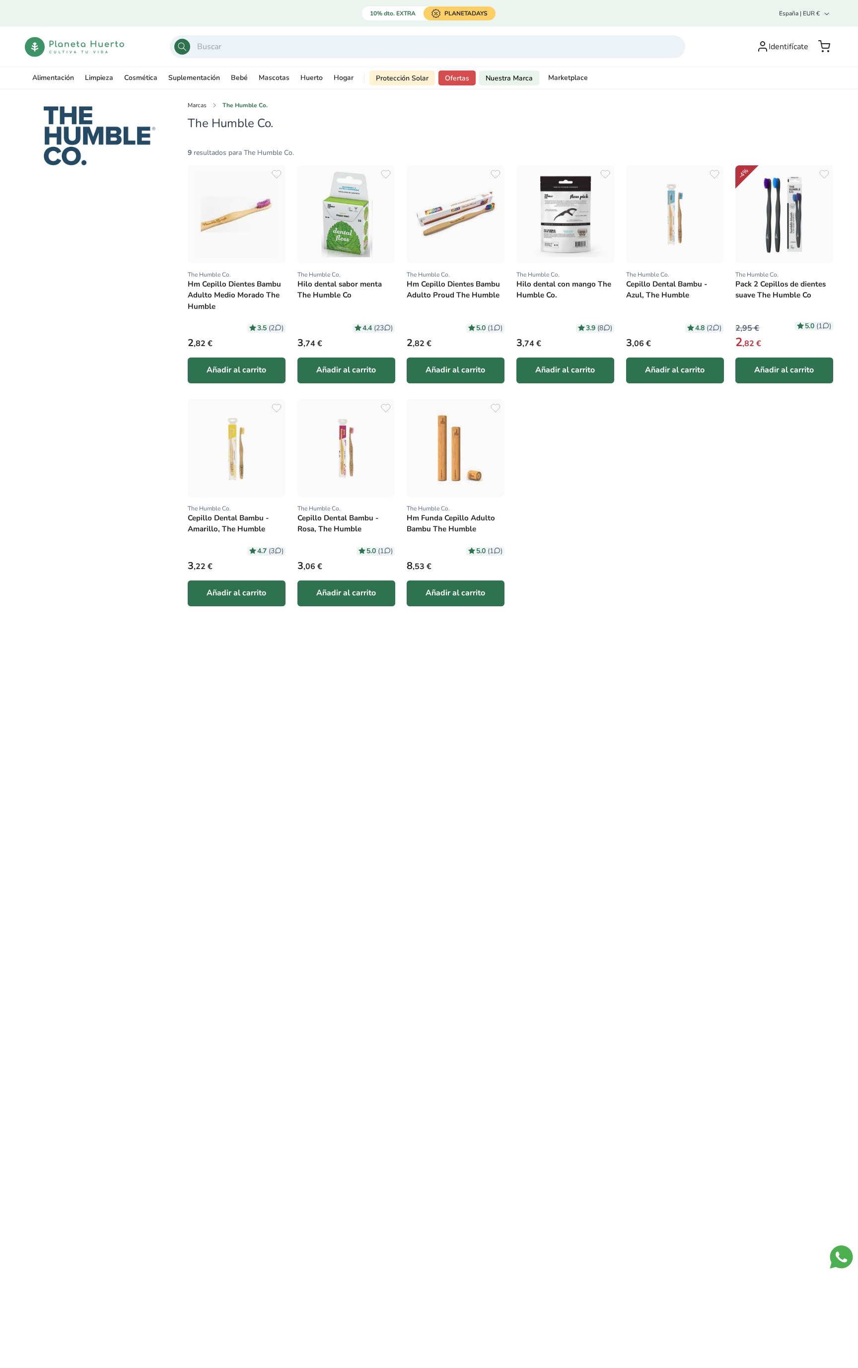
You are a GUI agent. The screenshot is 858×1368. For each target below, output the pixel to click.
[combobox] (427, 46)
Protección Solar (402, 78)
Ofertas (457, 78)
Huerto (311, 77)
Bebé (239, 77)
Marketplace (568, 77)
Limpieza (99, 77)
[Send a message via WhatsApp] (841, 1257)
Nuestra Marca (509, 78)
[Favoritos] (276, 174)
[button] (824, 47)
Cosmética (140, 77)
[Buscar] (182, 46)
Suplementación (194, 77)
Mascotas (274, 77)
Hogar (344, 77)
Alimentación (53, 77)
